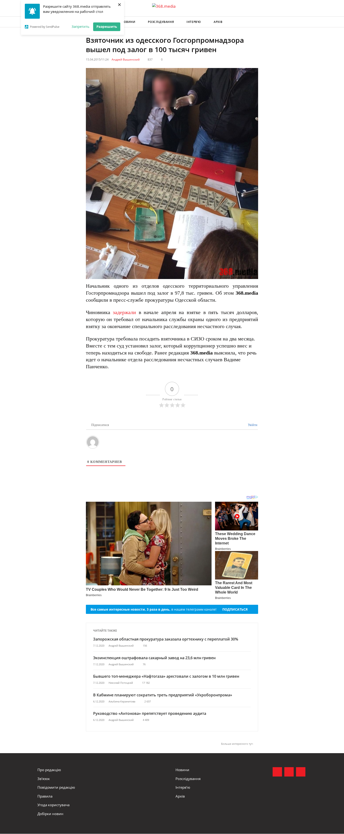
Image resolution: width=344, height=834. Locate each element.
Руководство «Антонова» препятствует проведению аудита (149, 713)
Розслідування (161, 22)
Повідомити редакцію (56, 787)
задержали (124, 312)
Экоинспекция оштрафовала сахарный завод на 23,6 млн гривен (154, 657)
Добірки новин (50, 813)
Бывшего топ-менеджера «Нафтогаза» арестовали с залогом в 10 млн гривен (166, 676)
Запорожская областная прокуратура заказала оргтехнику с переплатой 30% (165, 639)
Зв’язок (43, 778)
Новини (128, 22)
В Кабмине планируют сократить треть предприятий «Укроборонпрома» (162, 695)
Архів (218, 22)
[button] (302, 22)
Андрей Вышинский (126, 59)
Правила (44, 796)
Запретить (80, 26)
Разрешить (106, 26)
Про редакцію (49, 769)
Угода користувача (53, 804)
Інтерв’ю (194, 22)
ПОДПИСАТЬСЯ (235, 609)
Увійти (252, 425)
